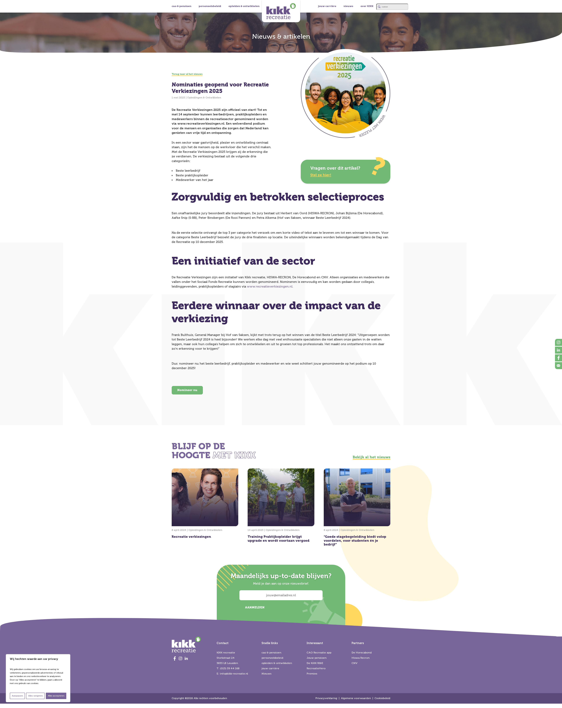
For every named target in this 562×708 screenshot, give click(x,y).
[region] (38, 678)
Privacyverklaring (326, 698)
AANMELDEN (254, 607)
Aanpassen (17, 696)
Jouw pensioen (317, 657)
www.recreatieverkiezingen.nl (269, 286)
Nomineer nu (187, 390)
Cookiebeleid (382, 698)
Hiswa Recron (361, 657)
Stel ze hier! (320, 175)
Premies (312, 673)
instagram (558, 342)
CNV (355, 663)
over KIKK (366, 6)
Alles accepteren (56, 696)
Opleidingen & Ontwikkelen (204, 97)
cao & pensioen (181, 6)
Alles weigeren (35, 696)
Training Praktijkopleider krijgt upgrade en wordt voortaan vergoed (281, 506)
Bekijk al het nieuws (371, 457)
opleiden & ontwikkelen (243, 6)
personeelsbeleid (210, 6)
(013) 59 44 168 (229, 668)
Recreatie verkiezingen (205, 504)
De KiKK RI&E (315, 663)
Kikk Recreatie (281, 11)
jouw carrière (327, 6)
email (558, 365)
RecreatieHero (316, 668)
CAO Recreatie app (319, 652)
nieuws (348, 6)
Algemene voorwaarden (356, 698)
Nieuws (266, 673)
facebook (558, 357)
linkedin (558, 350)
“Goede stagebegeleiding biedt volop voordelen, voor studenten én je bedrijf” (357, 508)
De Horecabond (362, 652)
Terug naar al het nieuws (187, 74)
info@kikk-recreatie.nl (234, 673)
